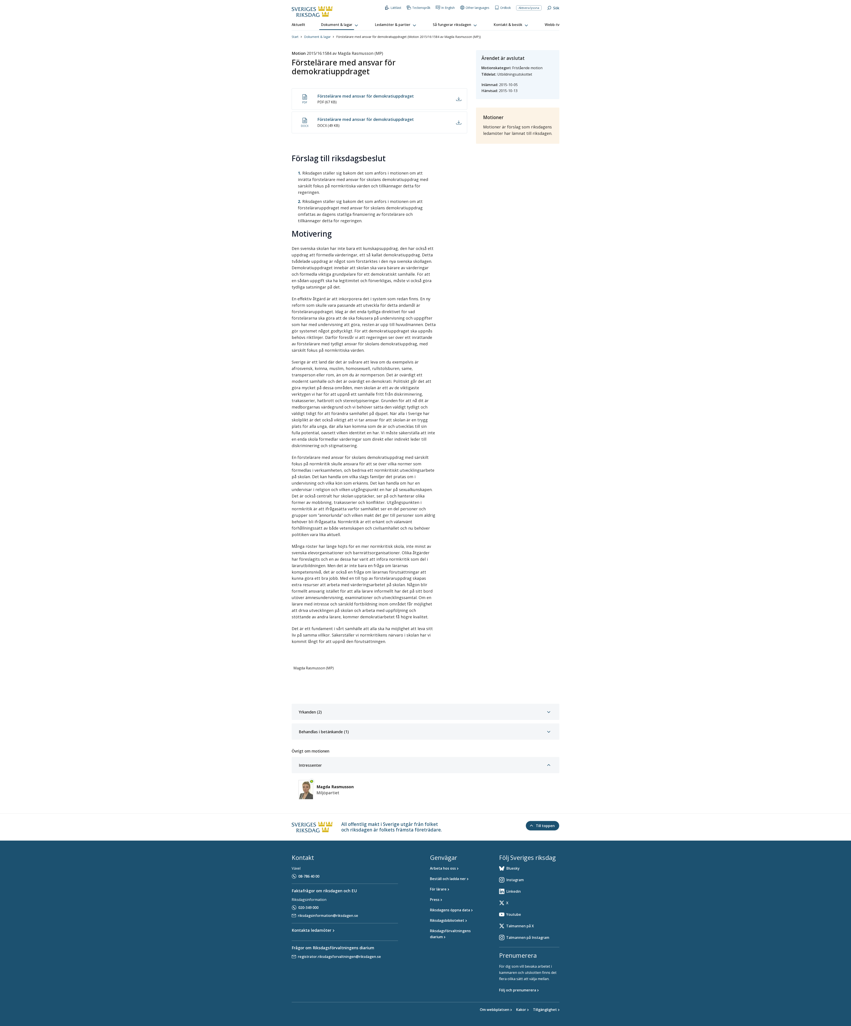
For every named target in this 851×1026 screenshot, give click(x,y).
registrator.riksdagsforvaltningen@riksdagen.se (339, 956)
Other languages (477, 8)
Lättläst (395, 8)
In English (448, 8)
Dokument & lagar (317, 37)
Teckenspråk (421, 8)
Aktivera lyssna (529, 8)
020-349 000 (308, 907)
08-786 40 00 (308, 876)
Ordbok (505, 8)
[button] (340, 25)
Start (295, 37)
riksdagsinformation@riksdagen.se (328, 915)
